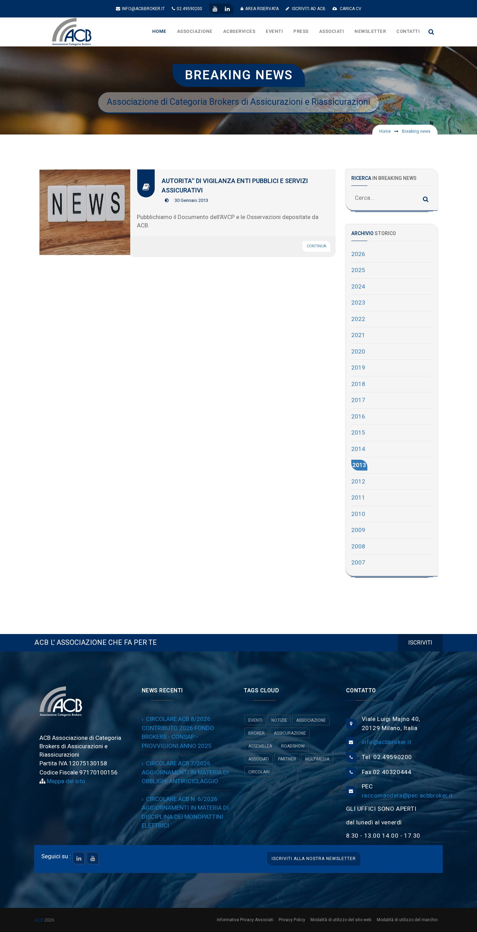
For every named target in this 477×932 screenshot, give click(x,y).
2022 (358, 319)
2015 (358, 432)
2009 (358, 530)
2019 (358, 367)
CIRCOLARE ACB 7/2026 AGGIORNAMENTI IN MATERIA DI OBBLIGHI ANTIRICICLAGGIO (185, 772)
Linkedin (79, 858)
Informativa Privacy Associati (245, 920)
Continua (316, 246)
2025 (358, 270)
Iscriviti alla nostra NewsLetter (314, 858)
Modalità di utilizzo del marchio (407, 920)
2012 (358, 481)
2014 (358, 449)
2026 (358, 254)
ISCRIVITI (420, 643)
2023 (358, 302)
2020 (358, 351)
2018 (358, 384)
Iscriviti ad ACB (308, 9)
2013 (359, 465)
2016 (358, 416)
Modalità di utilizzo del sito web (341, 920)
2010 (358, 514)
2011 (358, 497)
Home (385, 131)
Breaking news (416, 131)
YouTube (93, 858)
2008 (358, 546)
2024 (358, 286)
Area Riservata (262, 9)
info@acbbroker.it (143, 9)
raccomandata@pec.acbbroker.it (407, 795)
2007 (358, 562)
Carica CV (350, 9)
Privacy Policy (292, 920)
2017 (358, 400)
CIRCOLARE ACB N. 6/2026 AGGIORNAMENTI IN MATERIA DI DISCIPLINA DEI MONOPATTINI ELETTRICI (185, 812)
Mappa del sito (65, 781)
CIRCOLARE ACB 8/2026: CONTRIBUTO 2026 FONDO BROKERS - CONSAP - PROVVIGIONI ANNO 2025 (178, 732)
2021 (358, 335)
